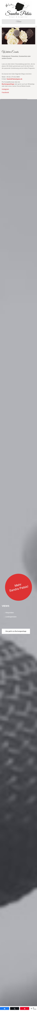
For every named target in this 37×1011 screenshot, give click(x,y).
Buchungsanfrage (8, 84)
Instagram (5, 89)
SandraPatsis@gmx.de (14, 79)
